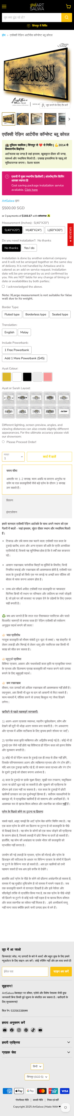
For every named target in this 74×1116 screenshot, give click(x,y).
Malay (24, 332)
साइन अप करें (61, 971)
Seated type (60, 314)
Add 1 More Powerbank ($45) (25, 358)
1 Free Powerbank (17, 350)
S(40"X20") (12, 230)
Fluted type (12, 314)
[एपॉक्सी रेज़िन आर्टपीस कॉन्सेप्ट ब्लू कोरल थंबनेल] (8, 119)
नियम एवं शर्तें (52, 1100)
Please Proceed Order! (21, 442)
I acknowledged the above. (24, 287)
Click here (31, 190)
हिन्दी (35, 1066)
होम (4, 35)
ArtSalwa (8, 201)
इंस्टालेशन (11, 512)
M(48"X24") (34, 230)
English (9, 332)
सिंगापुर (35, 1077)
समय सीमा (12, 471)
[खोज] (66, 17)
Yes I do (29, 248)
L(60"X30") (55, 230)
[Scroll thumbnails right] (68, 119)
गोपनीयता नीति (22, 1100)
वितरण (9, 500)
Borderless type (35, 314)
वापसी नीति (38, 1100)
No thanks (11, 248)
